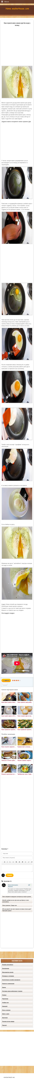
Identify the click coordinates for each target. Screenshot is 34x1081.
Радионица (5, 998)
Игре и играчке (6, 1010)
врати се (7, 680)
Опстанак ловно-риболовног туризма (12, 991)
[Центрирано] (19, 862)
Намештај (4, 1006)
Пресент (4, 1025)
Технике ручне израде (8, 1021)
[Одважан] (4, 862)
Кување (4, 995)
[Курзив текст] (7, 862)
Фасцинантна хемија (7, 972)
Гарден (4, 987)
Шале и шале (5, 1014)
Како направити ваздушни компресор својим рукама (16, 896)
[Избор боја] (28, 862)
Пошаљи (9, 875)
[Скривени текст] (31, 862)
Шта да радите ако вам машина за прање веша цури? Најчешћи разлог (16, 909)
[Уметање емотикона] (25, 862)
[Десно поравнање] (22, 862)
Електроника (5, 968)
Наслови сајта (17, 961)
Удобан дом (5, 1002)
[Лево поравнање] (16, 862)
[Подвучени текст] (10, 862)
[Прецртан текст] (13, 862)
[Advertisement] (17, 44)
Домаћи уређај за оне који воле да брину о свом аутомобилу (15, 901)
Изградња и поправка (8, 976)
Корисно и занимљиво (8, 983)
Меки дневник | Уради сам (9, 905)
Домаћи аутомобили (7, 964)
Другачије (5, 1017)
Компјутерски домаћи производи (11, 980)
